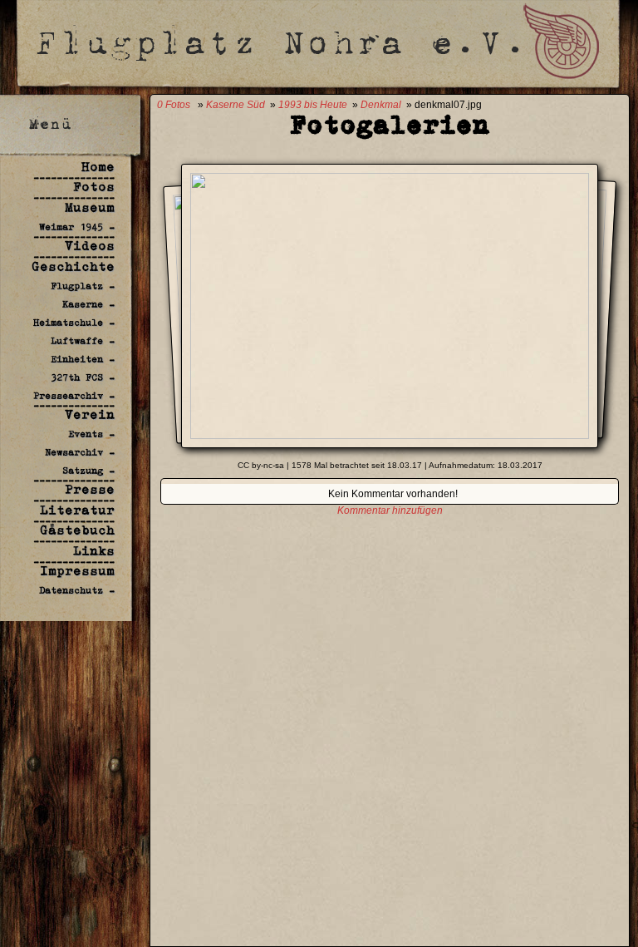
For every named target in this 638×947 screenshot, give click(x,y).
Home (98, 166)
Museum (90, 207)
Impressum (77, 571)
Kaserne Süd (235, 105)
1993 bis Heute (312, 105)
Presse (90, 489)
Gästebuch (77, 530)
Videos (90, 245)
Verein (90, 414)
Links (94, 551)
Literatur (77, 510)
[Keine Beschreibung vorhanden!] (389, 434)
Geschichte (73, 266)
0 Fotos (173, 105)
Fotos (94, 186)
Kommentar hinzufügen (390, 510)
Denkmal (381, 105)
